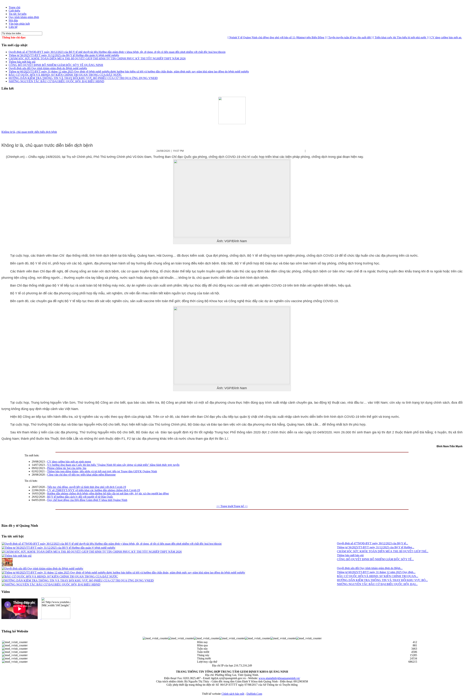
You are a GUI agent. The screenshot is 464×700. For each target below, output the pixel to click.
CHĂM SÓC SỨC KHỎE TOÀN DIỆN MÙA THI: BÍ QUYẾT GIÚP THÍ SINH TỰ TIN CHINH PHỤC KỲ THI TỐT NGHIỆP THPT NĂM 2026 (97, 58)
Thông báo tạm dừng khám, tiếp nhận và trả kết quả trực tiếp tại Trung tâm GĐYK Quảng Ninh (102, 471)
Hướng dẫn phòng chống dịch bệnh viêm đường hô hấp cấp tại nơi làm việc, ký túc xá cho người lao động (108, 493)
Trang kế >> (241, 506)
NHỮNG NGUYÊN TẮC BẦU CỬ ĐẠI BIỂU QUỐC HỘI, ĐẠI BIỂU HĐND (56, 81)
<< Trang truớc (225, 506)
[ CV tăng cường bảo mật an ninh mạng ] (434, 37)
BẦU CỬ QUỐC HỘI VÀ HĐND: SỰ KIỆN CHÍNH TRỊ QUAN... (377, 576)
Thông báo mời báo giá (22, 61)
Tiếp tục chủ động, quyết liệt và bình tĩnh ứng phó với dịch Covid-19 (86, 486)
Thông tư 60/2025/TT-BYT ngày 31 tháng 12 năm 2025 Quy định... (376, 572)
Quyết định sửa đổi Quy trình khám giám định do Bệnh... (370, 568)
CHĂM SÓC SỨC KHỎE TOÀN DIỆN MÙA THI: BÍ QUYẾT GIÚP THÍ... (382, 551)
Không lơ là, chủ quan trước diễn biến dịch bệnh (29, 131)
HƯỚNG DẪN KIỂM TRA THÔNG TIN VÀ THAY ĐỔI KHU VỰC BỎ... (382, 580)
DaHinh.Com (254, 693)
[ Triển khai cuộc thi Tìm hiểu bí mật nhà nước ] (383, 37)
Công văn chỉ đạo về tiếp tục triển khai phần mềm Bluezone (81, 474)
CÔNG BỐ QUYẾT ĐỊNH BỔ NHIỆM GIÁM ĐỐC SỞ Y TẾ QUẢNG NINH (56, 65)
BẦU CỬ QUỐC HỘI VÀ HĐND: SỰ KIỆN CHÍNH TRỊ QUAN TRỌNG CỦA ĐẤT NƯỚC (65, 74)
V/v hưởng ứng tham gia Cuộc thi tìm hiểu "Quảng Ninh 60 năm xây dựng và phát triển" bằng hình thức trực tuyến (113, 464)
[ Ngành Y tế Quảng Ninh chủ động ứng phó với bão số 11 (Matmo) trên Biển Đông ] (259, 37)
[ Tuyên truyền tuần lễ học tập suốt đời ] (332, 37)
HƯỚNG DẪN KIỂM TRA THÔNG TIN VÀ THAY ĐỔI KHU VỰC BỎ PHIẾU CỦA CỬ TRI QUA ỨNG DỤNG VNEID (83, 78)
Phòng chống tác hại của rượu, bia (66, 468)
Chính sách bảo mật (232, 693)
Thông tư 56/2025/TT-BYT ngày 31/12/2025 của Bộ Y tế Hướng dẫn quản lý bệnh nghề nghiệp (64, 55)
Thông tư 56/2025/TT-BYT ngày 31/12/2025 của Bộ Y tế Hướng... (375, 547)
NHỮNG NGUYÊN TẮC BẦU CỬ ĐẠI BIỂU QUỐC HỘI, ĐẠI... (377, 584)
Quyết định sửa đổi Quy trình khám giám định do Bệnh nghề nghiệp (48, 68)
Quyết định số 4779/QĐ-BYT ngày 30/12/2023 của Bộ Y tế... (372, 543)
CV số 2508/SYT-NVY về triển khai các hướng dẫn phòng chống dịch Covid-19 (93, 490)
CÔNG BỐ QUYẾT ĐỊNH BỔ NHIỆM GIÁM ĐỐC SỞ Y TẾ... (375, 559)
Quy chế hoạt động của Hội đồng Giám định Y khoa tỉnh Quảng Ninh (87, 500)
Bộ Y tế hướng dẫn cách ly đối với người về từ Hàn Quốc (80, 496)
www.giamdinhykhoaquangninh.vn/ (279, 678)
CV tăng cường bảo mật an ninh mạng (69, 461)
